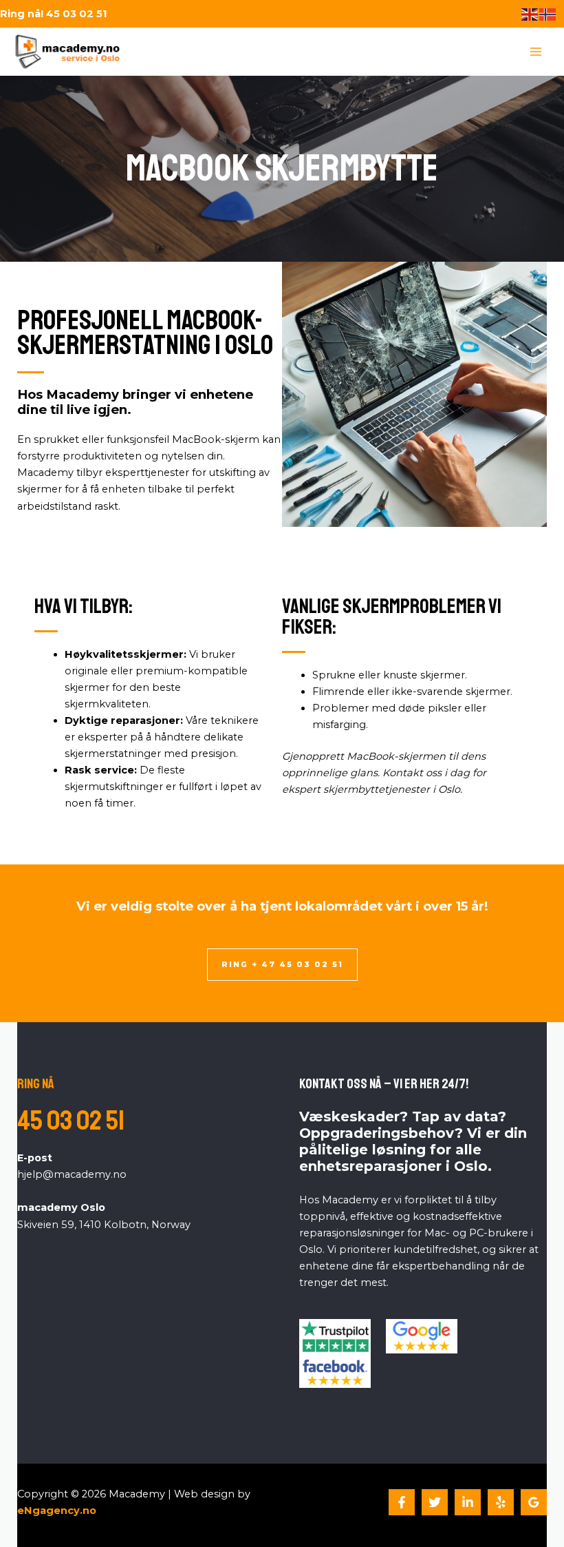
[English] (530, 14)
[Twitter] (435, 1502)
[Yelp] (501, 1502)
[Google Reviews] (534, 1502)
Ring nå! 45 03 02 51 (53, 14)
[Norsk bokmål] (548, 14)
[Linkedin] (468, 1502)
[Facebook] (402, 1502)
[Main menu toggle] (535, 51)
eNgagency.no (56, 1510)
